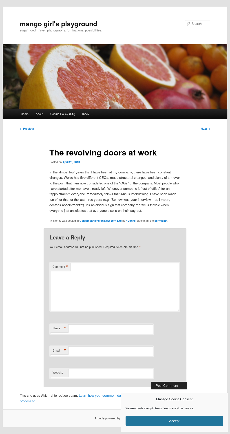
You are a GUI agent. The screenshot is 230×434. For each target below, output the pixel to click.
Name (59, 328)
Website (58, 372)
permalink (161, 221)
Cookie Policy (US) (62, 114)
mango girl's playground (58, 23)
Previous (27, 128)
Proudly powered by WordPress (115, 418)
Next (205, 128)
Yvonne (131, 221)
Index (85, 114)
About (39, 114)
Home (25, 114)
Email (59, 350)
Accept (174, 421)
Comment (60, 266)
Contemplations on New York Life (101, 221)
